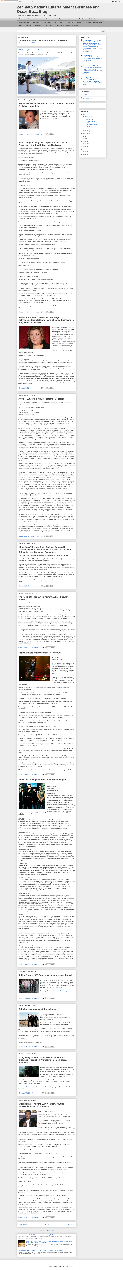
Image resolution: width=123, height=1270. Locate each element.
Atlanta (21, 19)
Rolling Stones (58, 665)
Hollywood (36, 22)
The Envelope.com (31, 1087)
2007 (84, 149)
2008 (84, 146)
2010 (84, 141)
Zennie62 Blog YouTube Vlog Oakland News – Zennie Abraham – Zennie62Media (92, 41)
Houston (49, 19)
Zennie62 (47, 22)
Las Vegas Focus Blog (90, 78)
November (88, 116)
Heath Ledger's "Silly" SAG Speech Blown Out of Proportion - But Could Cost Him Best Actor (42, 143)
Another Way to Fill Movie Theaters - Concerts (41, 399)
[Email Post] (42, 134)
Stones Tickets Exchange (60, 991)
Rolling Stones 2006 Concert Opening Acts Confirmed (45, 975)
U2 (63, 665)
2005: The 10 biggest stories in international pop (42, 779)
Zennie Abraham (88, 98)
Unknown (86, 94)
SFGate (28, 25)
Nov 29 (88, 119)
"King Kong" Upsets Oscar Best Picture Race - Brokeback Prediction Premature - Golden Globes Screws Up (42, 1060)
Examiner (38, 25)
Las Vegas (59, 19)
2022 (84, 114)
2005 (84, 154)
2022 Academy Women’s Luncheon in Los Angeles (35, 50)
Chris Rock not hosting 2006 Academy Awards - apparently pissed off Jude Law (42, 1105)
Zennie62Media (33, 43)
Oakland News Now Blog (94, 22)
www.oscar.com (26, 580)
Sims (20, 25)
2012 (84, 136)
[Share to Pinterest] (53, 134)
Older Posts (71, 1224)
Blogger (71, 1266)
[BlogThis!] (47, 134)
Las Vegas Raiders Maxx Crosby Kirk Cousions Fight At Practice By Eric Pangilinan (92, 58)
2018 (84, 131)
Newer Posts (22, 1224)
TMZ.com (48, 25)
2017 (84, 133)
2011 (84, 139)
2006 (84, 152)
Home (47, 1224)
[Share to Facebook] (51, 134)
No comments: (35, 134)
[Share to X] (49, 134)
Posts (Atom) (50, 1230)
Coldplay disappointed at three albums (37, 1009)
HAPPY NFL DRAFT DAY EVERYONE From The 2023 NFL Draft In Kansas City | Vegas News (92, 81)
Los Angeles (71, 19)
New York (82, 19)
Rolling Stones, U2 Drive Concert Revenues (40, 653)
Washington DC (24, 22)
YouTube (70, 22)
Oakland (92, 19)
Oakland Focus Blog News (91, 66)
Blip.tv (79, 22)
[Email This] (46, 134)
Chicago (30, 19)
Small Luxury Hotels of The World (67, 25)
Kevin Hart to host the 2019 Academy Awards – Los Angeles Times (37, 1235)
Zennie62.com (87, 55)
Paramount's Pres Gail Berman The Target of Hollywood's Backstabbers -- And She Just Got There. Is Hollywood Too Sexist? (46, 320)
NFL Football (59, 22)
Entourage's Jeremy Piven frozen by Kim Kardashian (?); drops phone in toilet (41, 1250)
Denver (39, 19)
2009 (84, 144)
